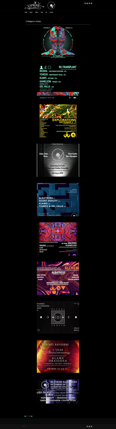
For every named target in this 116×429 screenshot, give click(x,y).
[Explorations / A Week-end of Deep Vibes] (58, 120)
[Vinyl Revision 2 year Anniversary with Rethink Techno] (58, 356)
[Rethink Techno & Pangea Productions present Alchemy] (58, 278)
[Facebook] (85, 3)
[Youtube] (87, 3)
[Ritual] (58, 317)
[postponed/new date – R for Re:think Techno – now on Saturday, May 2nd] (58, 199)
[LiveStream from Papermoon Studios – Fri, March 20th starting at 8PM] (58, 160)
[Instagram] (89, 3)
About (31, 12)
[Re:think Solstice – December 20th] (58, 238)
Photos (51, 12)
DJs (46, 12)
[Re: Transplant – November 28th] (58, 81)
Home (26, 12)
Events (36, 12)
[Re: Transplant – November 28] (58, 42)
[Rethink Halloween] (58, 391)
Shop (42, 12)
